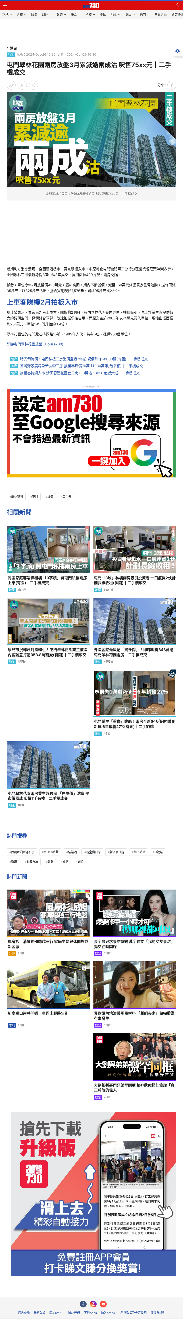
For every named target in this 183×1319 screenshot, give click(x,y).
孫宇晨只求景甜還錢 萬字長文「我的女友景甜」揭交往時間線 (134, 944)
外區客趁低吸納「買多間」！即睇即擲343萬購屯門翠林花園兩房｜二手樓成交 (133, 652)
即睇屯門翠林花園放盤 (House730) (35, 344)
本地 (12, 1025)
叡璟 (14, 861)
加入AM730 (108, 1313)
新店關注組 (117, 852)
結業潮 (72, 852)
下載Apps (90, 1313)
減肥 (65, 861)
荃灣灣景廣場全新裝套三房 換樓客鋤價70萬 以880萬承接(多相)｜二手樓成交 (81, 366)
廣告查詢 (24, 1313)
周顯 (80, 861)
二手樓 (66, 496)
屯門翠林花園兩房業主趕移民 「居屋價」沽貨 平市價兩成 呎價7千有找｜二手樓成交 (48, 796)
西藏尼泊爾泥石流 (22, 852)
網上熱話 (139, 852)
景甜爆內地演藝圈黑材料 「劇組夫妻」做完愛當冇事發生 (134, 1016)
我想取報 (39, 1313)
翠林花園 (17, 496)
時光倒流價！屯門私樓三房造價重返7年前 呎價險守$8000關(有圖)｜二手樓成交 (84, 359)
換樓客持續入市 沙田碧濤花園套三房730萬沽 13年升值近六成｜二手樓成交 (80, 373)
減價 (50, 496)
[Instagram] (93, 1304)
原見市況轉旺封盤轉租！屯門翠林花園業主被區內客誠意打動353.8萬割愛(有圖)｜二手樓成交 (47, 652)
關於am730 (56, 1313)
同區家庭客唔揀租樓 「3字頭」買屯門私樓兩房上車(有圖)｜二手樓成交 (47, 580)
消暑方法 (32, 861)
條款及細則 (158, 1313)
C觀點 (159, 852)
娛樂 (98, 953)
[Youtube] (103, 1304)
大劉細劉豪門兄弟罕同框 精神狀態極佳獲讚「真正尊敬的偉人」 (134, 1088)
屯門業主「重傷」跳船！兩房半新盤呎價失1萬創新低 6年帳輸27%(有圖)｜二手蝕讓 (134, 724)
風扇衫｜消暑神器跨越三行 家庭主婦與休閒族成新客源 (48, 944)
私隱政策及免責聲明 (134, 1313)
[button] (5, 5)
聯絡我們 (74, 1313)
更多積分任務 (114, 1291)
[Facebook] (83, 1304)
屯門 (35, 496)
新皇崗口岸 (93, 852)
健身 (50, 861)
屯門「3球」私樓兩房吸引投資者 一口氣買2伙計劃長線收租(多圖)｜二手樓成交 (135, 580)
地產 (11, 54)
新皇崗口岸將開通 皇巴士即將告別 (38, 1013)
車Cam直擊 (51, 852)
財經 (12, 953)
